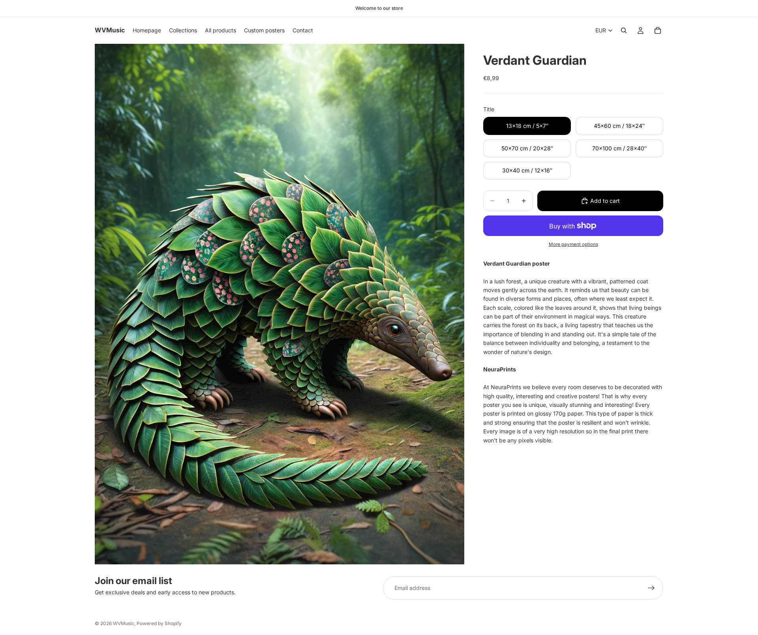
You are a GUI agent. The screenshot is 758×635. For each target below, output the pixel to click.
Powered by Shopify (159, 623)
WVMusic (123, 623)
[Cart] (657, 30)
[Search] (623, 30)
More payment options (573, 244)
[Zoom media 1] (279, 304)
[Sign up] (651, 588)
